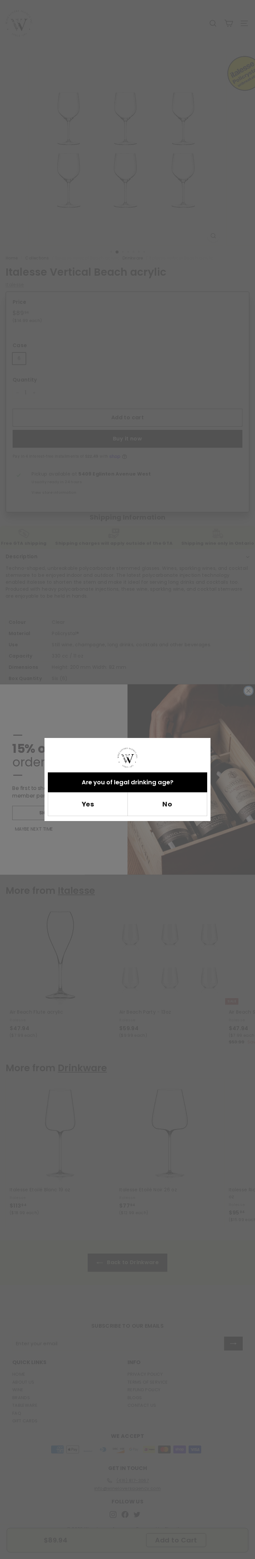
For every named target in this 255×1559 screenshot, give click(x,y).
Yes (88, 804)
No (167, 804)
